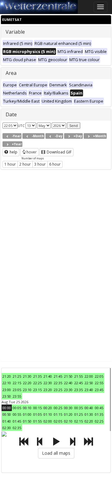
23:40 (89, 389)
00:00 (6, 407)
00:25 (58, 407)
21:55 (78, 376)
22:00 (89, 376)
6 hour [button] (55, 164)
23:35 (78, 389)
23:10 (27, 389)
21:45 (58, 376)
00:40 (89, 407)
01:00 (27, 414)
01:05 (37, 414)
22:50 (89, 382)
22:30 (48, 382)
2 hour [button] (25, 164)
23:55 (17, 396)
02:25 (99, 421)
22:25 (37, 382)
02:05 (58, 421)
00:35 (78, 407)
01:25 (78, 414)
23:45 (99, 389)
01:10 (48, 414)
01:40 (6, 421)
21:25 (17, 376)
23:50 (6, 396)
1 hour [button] (10, 164)
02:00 (48, 421)
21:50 (68, 376)
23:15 (37, 389)
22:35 (58, 382)
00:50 (6, 414)
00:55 (17, 414)
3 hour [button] (40, 164)
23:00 (6, 389)
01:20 (68, 414)
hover (31, 152)
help (13, 152)
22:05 (99, 376)
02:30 (6, 427)
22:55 (99, 382)
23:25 (58, 389)
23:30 (68, 389)
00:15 (37, 407)
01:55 (37, 421)
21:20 (6, 376)
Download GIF (59, 152)
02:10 (68, 421)
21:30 (27, 376)
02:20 (89, 421)
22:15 (17, 382)
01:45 (17, 421)
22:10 (6, 382)
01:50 (27, 421)
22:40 (68, 382)
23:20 (48, 389)
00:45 (99, 407)
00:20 (48, 407)
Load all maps (56, 453)
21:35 (37, 376)
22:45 (78, 382)
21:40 (48, 376)
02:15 (78, 421)
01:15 (58, 414)
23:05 (17, 389)
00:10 (27, 407)
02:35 (17, 427)
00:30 (68, 407)
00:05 (17, 407)
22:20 (27, 382)
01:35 (99, 414)
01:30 (89, 414)
